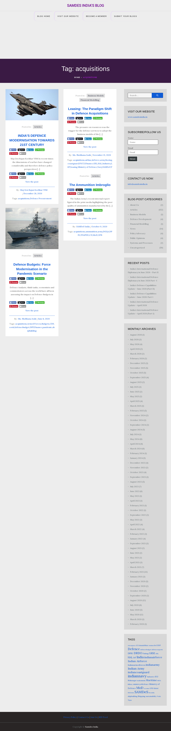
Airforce (96, 160)
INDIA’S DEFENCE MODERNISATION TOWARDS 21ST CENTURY (31, 140)
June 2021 (134, 553)
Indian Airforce (137, 661)
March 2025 (135, 406)
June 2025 (134, 391)
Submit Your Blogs (125, 16)
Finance (89, 163)
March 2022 (135, 529)
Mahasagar (132, 680)
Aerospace (132, 645)
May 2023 (134, 496)
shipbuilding (132, 696)
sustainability (151, 696)
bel (155, 645)
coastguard (73, 163)
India (140, 657)
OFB (100, 235)
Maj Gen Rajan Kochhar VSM (33, 190)
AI (137, 645)
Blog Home (43, 16)
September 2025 (138, 377)
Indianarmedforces (136, 665)
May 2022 (134, 519)
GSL (95, 163)
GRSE (152, 653)
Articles (38, 127)
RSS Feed (103, 717)
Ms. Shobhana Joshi (82, 155)
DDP (159, 645)
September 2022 (138, 515)
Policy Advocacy (137, 233)
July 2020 (134, 605)
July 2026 (134, 339)
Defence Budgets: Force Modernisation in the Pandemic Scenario (32, 269)
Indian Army (136, 668)
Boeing (108, 160)
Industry (106, 163)
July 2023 (134, 486)
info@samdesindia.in (137, 184)
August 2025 (136, 382)
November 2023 (137, 467)
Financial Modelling (90, 100)
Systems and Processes (141, 243)
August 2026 (136, 334)
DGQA (106, 231)
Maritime (151, 680)
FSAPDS (84, 235)
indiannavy (137, 676)
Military (130, 684)
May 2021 (134, 557)
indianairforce (153, 657)
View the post (31, 181)
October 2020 (136, 591)
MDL (159, 680)
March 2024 (136, 448)
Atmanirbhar (143, 645)
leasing (74, 167)
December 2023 (137, 463)
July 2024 (134, 434)
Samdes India (91, 727)
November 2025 (137, 368)
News (132, 228)
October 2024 (136, 420)
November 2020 (137, 586)
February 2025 (137, 410)
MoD (95, 235)
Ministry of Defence (87, 167)
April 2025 (135, 401)
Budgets (45, 324)
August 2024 (136, 429)
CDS (52, 324)
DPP (32, 327)
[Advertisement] (85, 40)
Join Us (94, 717)
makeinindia (141, 680)
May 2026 (134, 344)
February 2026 (137, 358)
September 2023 (138, 477)
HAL (100, 163)
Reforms (131, 693)
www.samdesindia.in (137, 117)
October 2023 (136, 472)
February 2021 (137, 572)
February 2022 (137, 534)
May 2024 (134, 439)
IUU (156, 676)
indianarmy (153, 664)
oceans (146, 688)
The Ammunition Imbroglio (90, 185)
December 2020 (137, 581)
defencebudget (22, 327)
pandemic (47, 327)
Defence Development (140, 219)
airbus (88, 160)
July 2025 (134, 387)
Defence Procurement (41, 198)
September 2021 (138, 543)
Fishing (145, 653)
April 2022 (135, 524)
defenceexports (157, 649)
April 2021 (134, 562)
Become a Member (96, 16)
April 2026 (135, 349)
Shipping (141, 696)
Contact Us (83, 717)
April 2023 (135, 500)
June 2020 (135, 610)
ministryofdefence (141, 684)
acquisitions (24, 198)
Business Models (96, 95)
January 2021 (136, 576)
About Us (134, 205)
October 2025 (136, 372)
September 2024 (138, 425)
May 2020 (134, 614)
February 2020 (137, 624)
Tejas (130, 700)
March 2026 (135, 353)
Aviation (151, 645)
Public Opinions (137, 238)
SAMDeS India (83, 226)
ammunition (91, 231)
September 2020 (138, 595)
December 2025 (137, 363)
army (102, 160)
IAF (134, 657)
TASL (159, 696)
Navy (99, 167)
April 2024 (135, 444)
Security (151, 693)
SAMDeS (107, 167)
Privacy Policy (69, 717)
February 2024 (137, 453)
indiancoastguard (138, 672)
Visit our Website (68, 16)
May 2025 (134, 396)
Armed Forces (34, 324)
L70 (90, 235)
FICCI (82, 163)
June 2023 (134, 491)
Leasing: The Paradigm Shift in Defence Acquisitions (90, 111)
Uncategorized (137, 247)
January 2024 (136, 458)
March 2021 (135, 567)
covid (11, 327)
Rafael (156, 688)
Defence (134, 649)
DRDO (138, 653)
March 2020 (136, 619)
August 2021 (136, 548)
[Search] (157, 95)
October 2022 (136, 510)
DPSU (130, 653)
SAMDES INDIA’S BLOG (85, 5)
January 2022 (136, 538)
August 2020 (136, 600)
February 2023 (137, 505)
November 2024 (137, 415)
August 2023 (136, 482)
